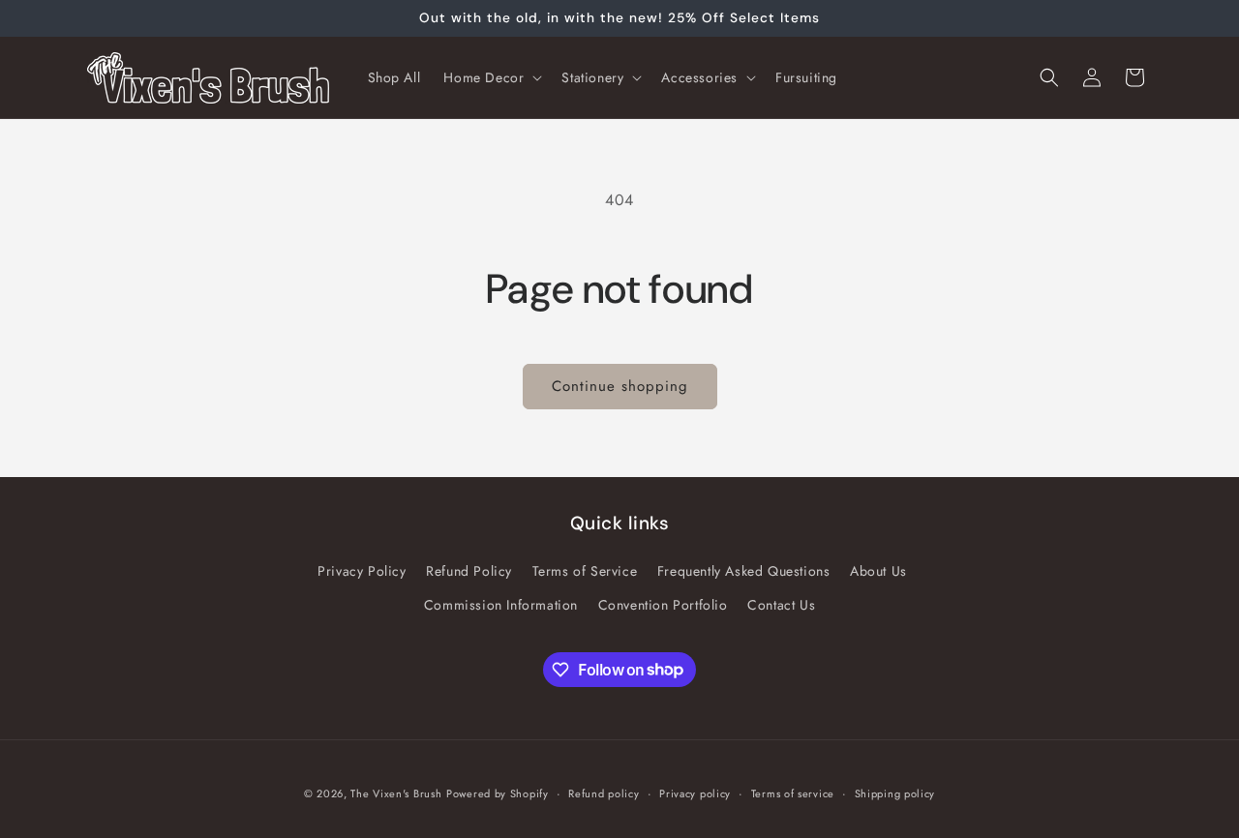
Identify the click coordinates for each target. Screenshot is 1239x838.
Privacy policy (695, 792)
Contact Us (781, 604)
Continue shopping (620, 386)
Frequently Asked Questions (744, 571)
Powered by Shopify (497, 793)
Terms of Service (585, 571)
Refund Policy (469, 571)
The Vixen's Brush (395, 793)
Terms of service (792, 792)
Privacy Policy (361, 571)
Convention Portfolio (663, 604)
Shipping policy (895, 792)
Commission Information (501, 604)
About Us (878, 571)
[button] (491, 77)
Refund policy (603, 792)
